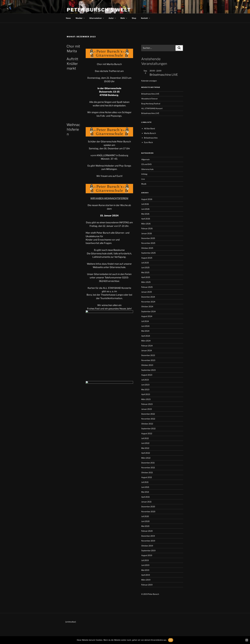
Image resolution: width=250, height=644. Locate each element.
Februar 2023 (147, 404)
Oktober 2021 (147, 472)
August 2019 (146, 555)
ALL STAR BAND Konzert (151, 108)
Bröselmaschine (151, 138)
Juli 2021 (145, 482)
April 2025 (145, 277)
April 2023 (145, 394)
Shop (134, 18)
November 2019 (148, 541)
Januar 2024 (146, 350)
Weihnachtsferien (73, 129)
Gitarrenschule (147, 169)
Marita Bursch (150, 133)
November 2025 (148, 243)
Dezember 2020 (148, 506)
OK (170, 640)
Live (143, 179)
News (68, 18)
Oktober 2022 (147, 424)
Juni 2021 (145, 487)
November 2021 (148, 467)
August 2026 (146, 199)
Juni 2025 (145, 267)
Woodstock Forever (149, 98)
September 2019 (148, 550)
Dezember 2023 (148, 355)
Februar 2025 (147, 287)
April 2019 (145, 575)
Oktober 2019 (147, 546)
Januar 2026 (146, 233)
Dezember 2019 (148, 536)
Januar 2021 (146, 502)
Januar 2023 (146, 409)
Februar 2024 (147, 346)
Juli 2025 (145, 263)
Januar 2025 (146, 292)
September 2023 (148, 370)
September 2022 (148, 428)
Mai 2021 (145, 492)
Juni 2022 (145, 443)
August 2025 (146, 258)
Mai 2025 (145, 272)
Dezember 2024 (148, 297)
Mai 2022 (145, 448)
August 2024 (146, 316)
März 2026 (146, 223)
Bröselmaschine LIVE (164, 74)
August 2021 (146, 477)
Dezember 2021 (148, 463)
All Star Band (149, 128)
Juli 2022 (145, 438)
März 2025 (146, 282)
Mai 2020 (145, 526)
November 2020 (148, 511)
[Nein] (246, 640)
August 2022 (146, 433)
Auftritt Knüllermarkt (72, 63)
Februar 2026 (147, 228)
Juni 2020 (145, 521)
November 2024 (148, 302)
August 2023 (146, 375)
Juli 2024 (145, 321)
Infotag (144, 174)
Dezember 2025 (148, 238)
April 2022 (145, 453)
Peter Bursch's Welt (99, 10)
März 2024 (146, 341)
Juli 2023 (145, 380)
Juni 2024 (145, 326)
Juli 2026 (145, 204)
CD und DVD (146, 164)
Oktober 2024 (147, 306)
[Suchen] (179, 48)
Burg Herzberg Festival (150, 103)
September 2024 (148, 311)
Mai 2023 (145, 389)
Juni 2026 (145, 209)
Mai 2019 (145, 570)
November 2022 (148, 419)
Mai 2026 (145, 214)
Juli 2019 (145, 560)
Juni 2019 (145, 565)
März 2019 (145, 580)
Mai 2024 (145, 331)
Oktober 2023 (147, 365)
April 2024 (145, 336)
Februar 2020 (147, 531)
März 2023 (146, 399)
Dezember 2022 (148, 414)
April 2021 (145, 497)
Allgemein (145, 159)
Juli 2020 (145, 516)
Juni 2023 (145, 385)
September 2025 (148, 253)
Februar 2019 (146, 585)
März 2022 (145, 458)
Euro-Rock (148, 142)
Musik (143, 184)
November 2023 (148, 360)
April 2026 (145, 219)
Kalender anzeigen (149, 81)
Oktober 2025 (147, 248)
